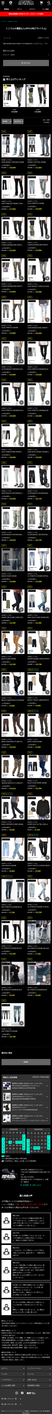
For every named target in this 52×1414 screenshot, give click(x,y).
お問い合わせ (36, 1185)
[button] (46, 98)
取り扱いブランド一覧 (9, 1399)
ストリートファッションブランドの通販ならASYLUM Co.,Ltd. (23, 1411)
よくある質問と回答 (8, 1385)
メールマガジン (7, 1380)
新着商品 (6, 9)
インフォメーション (34, 1368)
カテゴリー (32, 9)
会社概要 (26, 1185)
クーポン (5, 1374)
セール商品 (45, 9)
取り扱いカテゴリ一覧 (9, 1404)
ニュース (31, 1374)
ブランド (19, 9)
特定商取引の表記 (34, 1385)
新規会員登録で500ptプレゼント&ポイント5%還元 (26, 14)
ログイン (5, 1368)
